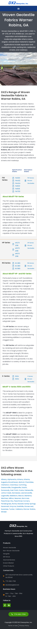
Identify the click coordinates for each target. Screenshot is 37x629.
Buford (21, 482)
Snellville (20, 506)
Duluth (24, 487)
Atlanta (27, 479)
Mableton (13, 495)
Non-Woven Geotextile (11, 551)
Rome (14, 504)
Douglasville (16, 487)
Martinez (4, 498)
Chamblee (29, 482)
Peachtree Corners (22, 501)
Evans (21, 490)
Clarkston (5, 485)
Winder (4, 512)
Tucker (12, 509)
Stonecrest (28, 506)
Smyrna (13, 506)
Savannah (5, 506)
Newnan (17, 498)
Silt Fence (6, 557)
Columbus (14, 485)
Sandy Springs (30, 504)
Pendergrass (6, 504)
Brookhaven (13, 482)
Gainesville (28, 490)
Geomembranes (9, 560)
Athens (20, 479)
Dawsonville (6, 487)
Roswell (20, 504)
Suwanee (4, 509)
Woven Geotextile (9, 548)
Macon (21, 495)
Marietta (27, 495)
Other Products (8, 566)
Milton (11, 498)
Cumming (22, 485)
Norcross (25, 498)
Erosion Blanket (8, 563)
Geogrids (6, 554)
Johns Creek (6, 493)
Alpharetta (11, 479)
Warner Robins (29, 509)
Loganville (5, 495)
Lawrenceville (26, 493)
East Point (14, 490)
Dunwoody (5, 490)
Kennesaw (16, 493)
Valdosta (19, 509)
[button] (18, 8)
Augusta (4, 482)
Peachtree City (7, 501)
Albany (4, 479)
